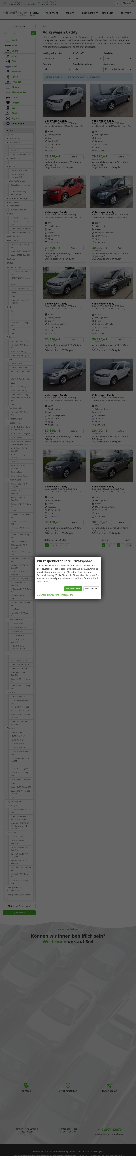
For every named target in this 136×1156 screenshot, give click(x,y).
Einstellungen (91, 588)
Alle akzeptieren (73, 588)
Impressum (67, 594)
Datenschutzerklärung (48, 594)
